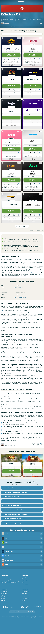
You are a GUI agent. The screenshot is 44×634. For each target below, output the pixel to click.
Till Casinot (33, 86)
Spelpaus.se (4, 62)
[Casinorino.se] (21, 1)
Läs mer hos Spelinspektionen (20, 297)
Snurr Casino (3, 600)
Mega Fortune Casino (5, 595)
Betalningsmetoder (26, 577)
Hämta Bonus (11, 55)
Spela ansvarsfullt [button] (40, 230)
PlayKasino (3, 598)
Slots (23, 582)
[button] (19, 38)
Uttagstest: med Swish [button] (11, 51)
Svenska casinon (25, 586)
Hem (1, 26)
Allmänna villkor (25, 595)
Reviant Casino (4, 596)
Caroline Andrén (6, 23)
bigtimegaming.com (19, 287)
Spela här (11, 471)
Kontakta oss (24, 593)
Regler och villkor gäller (34, 93)
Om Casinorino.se (25, 591)
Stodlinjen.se (16, 61)
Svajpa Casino (4, 593)
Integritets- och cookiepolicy (27, 596)
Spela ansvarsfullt (25, 598)
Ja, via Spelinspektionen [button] (20, 292)
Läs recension (11, 65)
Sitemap (23, 600)
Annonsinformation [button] (34, 230)
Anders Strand (40, 443)
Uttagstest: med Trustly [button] (11, 82)
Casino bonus (24, 578)
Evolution (33, 272)
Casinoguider (24, 580)
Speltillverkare (6, 26)
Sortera (11, 34)
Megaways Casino (4, 591)
